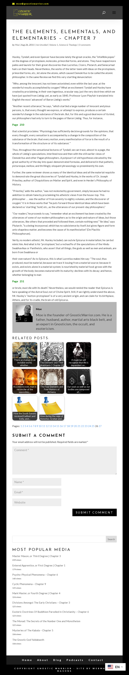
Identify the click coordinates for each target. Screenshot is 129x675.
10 (40, 426)
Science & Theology (68, 44)
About (42, 659)
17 (64, 426)
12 (47, 426)
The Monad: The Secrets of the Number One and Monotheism (46, 621)
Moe (17, 44)
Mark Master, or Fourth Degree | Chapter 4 (36, 593)
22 (82, 426)
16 (61, 426)
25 (93, 426)
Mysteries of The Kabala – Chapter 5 (32, 630)
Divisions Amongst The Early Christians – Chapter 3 (41, 602)
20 (75, 426)
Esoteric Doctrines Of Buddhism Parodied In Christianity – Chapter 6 (50, 611)
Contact (96, 659)
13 (50, 426)
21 (78, 426)
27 (100, 426)
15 (57, 426)
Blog (57, 659)
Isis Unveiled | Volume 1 (47, 44)
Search (111, 539)
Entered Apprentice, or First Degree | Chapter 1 (38, 565)
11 (43, 426)
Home (27, 659)
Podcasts (75, 659)
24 (89, 426)
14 (54, 426)
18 (68, 426)
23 (86, 426)
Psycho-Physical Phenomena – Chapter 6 (35, 574)
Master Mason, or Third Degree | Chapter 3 (36, 556)
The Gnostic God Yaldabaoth (28, 639)
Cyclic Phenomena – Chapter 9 (29, 583)
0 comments (85, 44)
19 (71, 426)
